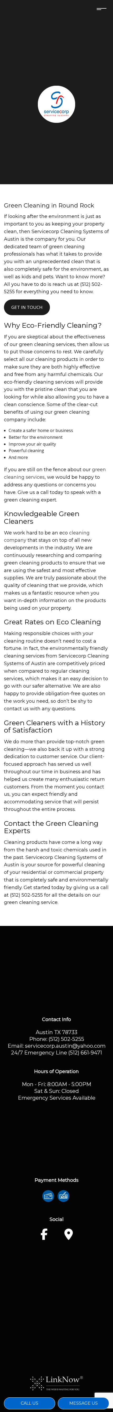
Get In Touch (27, 307)
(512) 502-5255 (66, 1039)
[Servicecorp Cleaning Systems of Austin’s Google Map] (68, 1237)
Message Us (83, 1403)
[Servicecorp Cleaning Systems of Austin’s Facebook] (44, 1237)
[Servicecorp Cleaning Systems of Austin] (56, 104)
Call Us (29, 1403)
